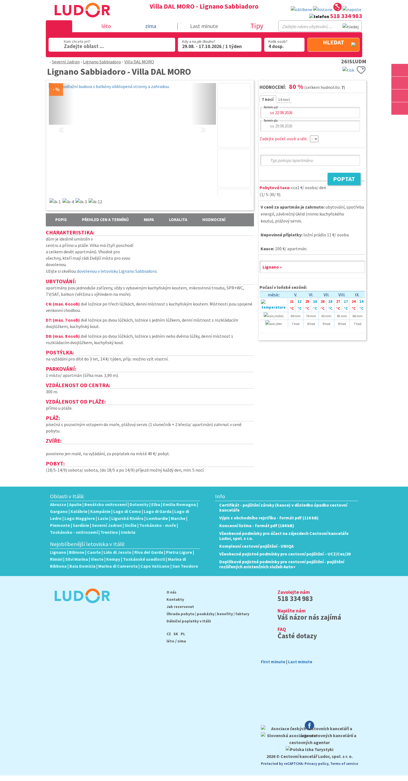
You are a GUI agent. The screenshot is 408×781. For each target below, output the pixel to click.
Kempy (113, 559)
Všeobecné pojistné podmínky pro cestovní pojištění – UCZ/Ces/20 (285, 554)
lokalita (178, 219)
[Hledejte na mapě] (399, 83)
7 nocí (268, 99)
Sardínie (81, 525)
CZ (169, 633)
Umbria (128, 532)
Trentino (109, 532)
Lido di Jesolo (118, 552)
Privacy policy (316, 763)
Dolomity (139, 504)
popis (61, 219)
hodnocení (213, 219)
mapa (149, 219)
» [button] (203, 122)
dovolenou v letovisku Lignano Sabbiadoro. (117, 271)
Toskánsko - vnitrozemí (74, 532)
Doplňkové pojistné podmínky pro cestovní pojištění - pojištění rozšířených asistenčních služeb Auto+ (281, 564)
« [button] (61, 122)
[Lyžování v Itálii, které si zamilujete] (399, 95)
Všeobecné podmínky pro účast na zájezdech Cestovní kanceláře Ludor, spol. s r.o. (284, 535)
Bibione (76, 552)
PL (183, 633)
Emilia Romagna (179, 504)
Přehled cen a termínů (105, 219)
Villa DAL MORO (139, 61)
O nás (172, 592)
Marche (178, 518)
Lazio (103, 518)
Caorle (94, 552)
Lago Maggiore (79, 518)
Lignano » (272, 267)
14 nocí (284, 99)
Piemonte (60, 525)
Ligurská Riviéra (127, 518)
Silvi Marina (76, 559)
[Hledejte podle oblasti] (399, 70)
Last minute (204, 25)
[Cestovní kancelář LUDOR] (80, 607)
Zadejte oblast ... (84, 46)
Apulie (75, 504)
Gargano (59, 511)
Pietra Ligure (179, 552)
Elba (155, 504)
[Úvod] (46, 61)
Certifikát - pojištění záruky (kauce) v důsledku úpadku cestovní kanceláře (283, 507)
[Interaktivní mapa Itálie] (337, 8)
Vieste (97, 559)
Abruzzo (58, 504)
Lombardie (157, 518)
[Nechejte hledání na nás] (351, 9)
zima (181, 641)
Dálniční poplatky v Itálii (189, 621)
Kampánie (100, 511)
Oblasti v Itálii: (67, 496)
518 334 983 (346, 16)
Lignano (58, 552)
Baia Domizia (82, 566)
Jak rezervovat (180, 606)
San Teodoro (185, 566)
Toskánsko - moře (157, 525)
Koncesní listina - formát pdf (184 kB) (256, 525)
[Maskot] (399, 108)
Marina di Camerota (118, 566)
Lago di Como (127, 511)
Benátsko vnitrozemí (105, 504)
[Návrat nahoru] (400, 121)
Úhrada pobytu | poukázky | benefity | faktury (208, 613)
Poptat (341, 179)
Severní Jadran (66, 61)
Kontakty (175, 599)
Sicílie (131, 525)
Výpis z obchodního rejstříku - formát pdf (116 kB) (269, 517)
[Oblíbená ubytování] (301, 9)
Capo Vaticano (155, 566)
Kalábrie (78, 511)
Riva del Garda (148, 552)
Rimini (56, 559)
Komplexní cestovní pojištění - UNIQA (256, 546)
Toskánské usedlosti (144, 559)
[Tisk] (348, 69)
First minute (273, 661)
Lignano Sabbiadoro (102, 61)
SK (175, 633)
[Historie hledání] (323, 9)
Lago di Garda (158, 511)
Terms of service (344, 763)
